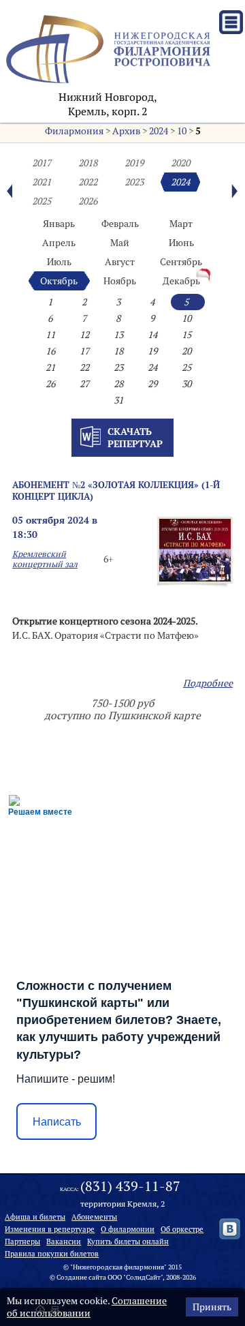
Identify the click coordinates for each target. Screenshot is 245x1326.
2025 (41, 201)
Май (119, 243)
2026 (87, 201)
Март (181, 223)
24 (152, 367)
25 (186, 367)
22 (84, 367)
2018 (87, 163)
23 (118, 367)
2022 (87, 182)
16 (50, 351)
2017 (41, 163)
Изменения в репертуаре (50, 1229)
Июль (59, 262)
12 (84, 335)
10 (181, 131)
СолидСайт (143, 1277)
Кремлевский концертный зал (45, 559)
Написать (57, 1122)
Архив (126, 131)
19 (152, 351)
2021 (41, 182)
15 (186, 335)
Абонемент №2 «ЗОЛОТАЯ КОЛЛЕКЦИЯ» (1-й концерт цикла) (116, 490)
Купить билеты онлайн (128, 1241)
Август (120, 262)
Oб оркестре (182, 1229)
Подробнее (208, 683)
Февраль (120, 223)
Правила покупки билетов (52, 1254)
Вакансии (63, 1241)
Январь (59, 223)
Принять (212, 1307)
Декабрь (181, 281)
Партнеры (22, 1241)
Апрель (59, 243)
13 (118, 335)
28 (118, 384)
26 (50, 384)
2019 (134, 163)
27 (84, 384)
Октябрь (59, 281)
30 (186, 384)
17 (84, 351)
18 (118, 351)
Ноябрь (119, 281)
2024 (158, 131)
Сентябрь (181, 262)
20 (186, 351)
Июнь (181, 243)
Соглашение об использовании (87, 1307)
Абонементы (94, 1217)
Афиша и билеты (35, 1217)
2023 (134, 182)
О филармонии (127, 1229)
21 (50, 367)
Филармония (74, 131)
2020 (180, 163)
